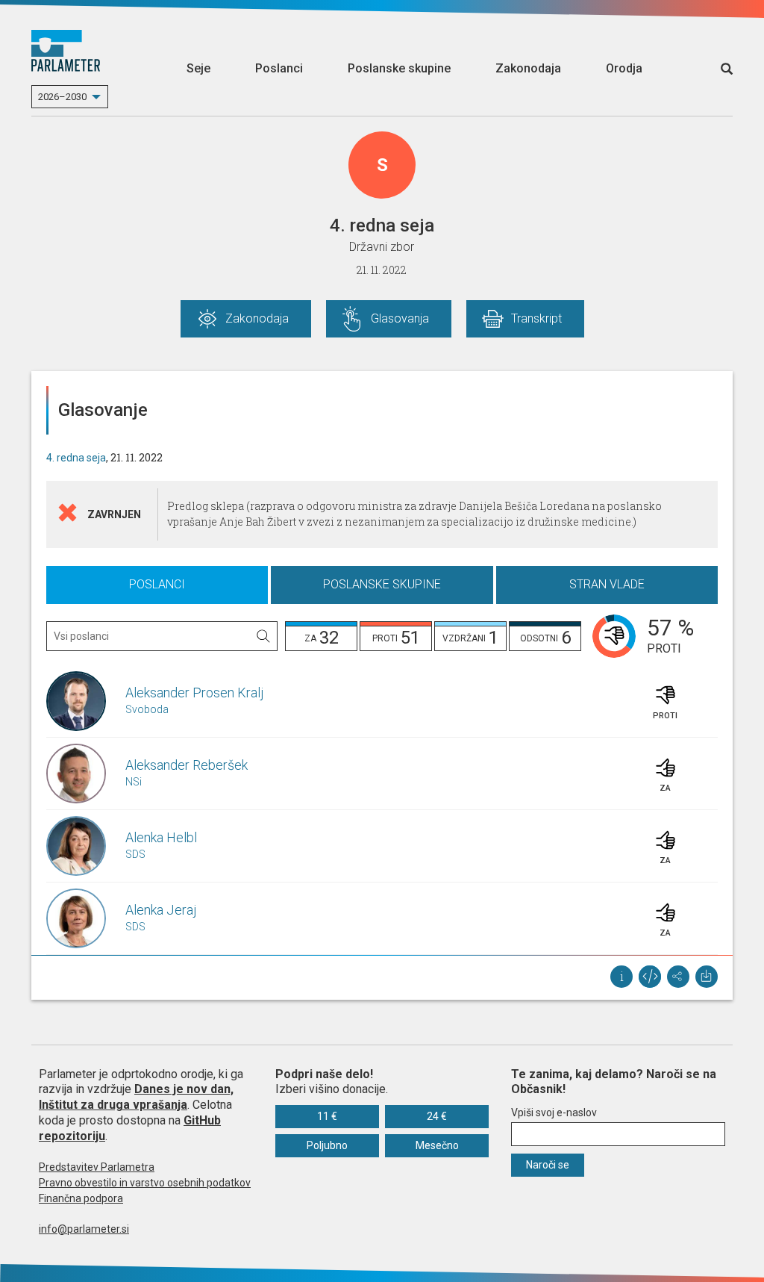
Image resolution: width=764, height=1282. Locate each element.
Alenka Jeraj (161, 910)
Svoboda (147, 709)
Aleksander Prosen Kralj (194, 692)
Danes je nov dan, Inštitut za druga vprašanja (136, 1097)
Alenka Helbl (161, 837)
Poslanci (279, 68)
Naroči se (547, 1165)
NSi (133, 782)
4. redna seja (76, 458)
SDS (135, 854)
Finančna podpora (81, 1198)
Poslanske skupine (399, 68)
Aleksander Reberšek (186, 765)
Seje (198, 68)
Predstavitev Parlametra (96, 1167)
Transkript (536, 318)
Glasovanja (400, 318)
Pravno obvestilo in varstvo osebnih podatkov (145, 1183)
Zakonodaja (528, 68)
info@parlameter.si (84, 1229)
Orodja (624, 68)
